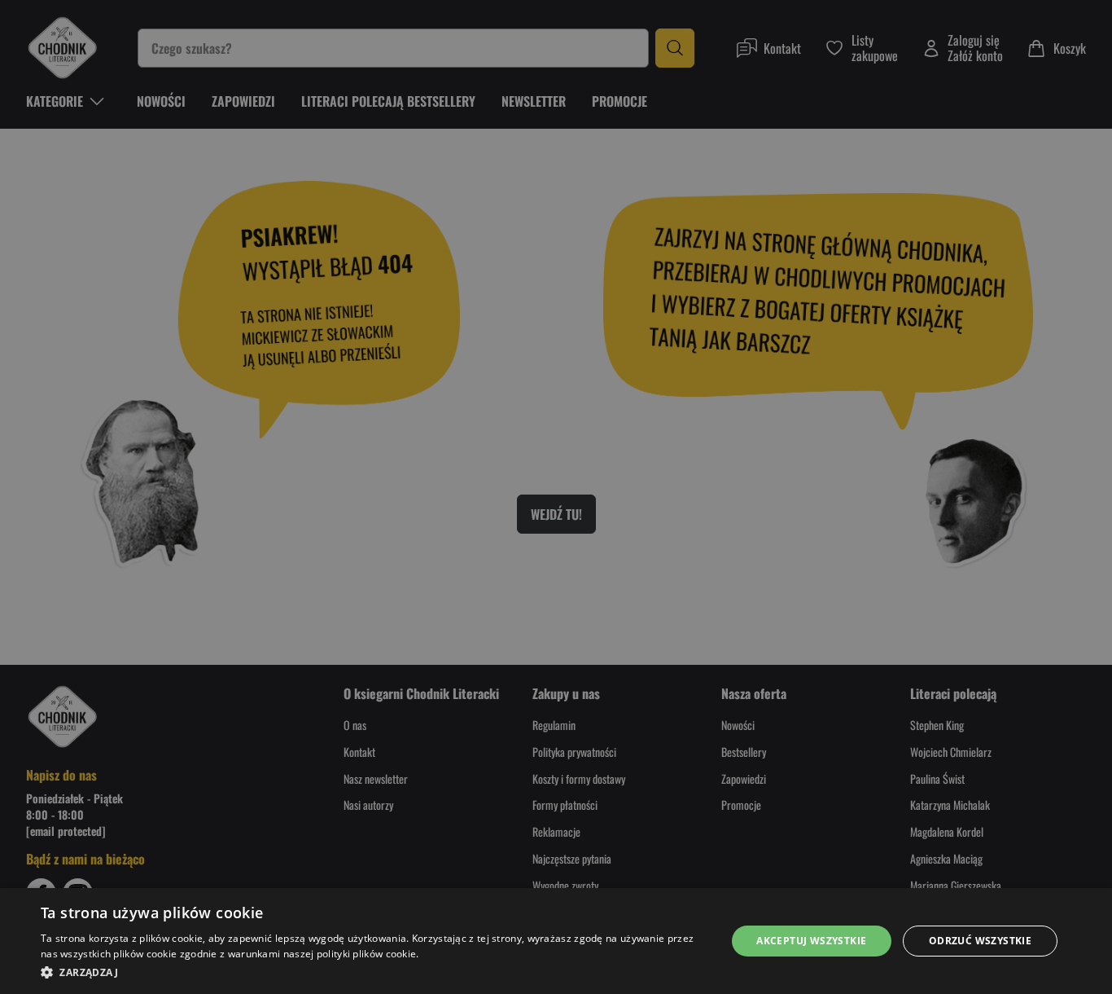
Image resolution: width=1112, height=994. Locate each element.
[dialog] (556, 941)
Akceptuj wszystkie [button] (811, 941)
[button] (373, 972)
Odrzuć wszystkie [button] (980, 941)
